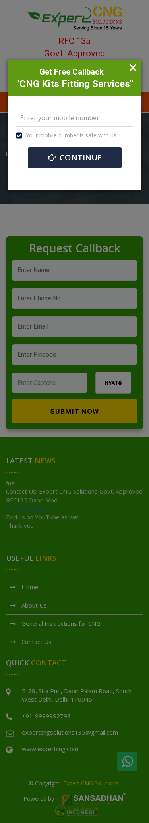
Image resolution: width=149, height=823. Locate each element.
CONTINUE (80, 157)
